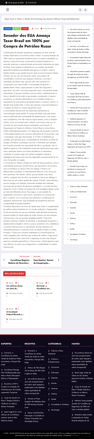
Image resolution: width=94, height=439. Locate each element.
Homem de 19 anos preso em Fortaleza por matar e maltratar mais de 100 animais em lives (78, 111)
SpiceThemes (75, 435)
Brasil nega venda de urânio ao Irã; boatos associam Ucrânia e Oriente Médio (79, 85)
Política (25, 29)
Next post (36, 256)
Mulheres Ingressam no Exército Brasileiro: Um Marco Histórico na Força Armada (77, 122)
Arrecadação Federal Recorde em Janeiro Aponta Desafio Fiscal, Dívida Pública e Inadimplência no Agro (15, 313)
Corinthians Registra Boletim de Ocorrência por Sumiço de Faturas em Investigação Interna (18, 261)
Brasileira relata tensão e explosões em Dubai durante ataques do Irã (82, 417)
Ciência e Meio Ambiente (78, 186)
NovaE (37, 29)
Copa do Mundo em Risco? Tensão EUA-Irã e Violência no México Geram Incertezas (78, 133)
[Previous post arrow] (4, 259)
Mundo (17, 29)
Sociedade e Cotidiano (78, 234)
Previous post (24, 256)
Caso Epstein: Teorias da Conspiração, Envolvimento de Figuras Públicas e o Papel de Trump (43, 261)
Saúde (72, 229)
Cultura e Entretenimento (78, 192)
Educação (73, 202)
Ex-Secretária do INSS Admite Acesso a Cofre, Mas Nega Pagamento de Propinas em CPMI (78, 144)
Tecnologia (73, 239)
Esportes (73, 208)
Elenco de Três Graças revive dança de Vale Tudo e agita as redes (35, 370)
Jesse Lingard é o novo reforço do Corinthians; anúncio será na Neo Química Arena (11, 416)
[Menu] (7, 10)
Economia (8, 29)
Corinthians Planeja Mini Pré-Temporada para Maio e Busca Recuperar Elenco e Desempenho (10, 374)
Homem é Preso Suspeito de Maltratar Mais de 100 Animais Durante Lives (35, 403)
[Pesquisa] (80, 10)
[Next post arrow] (58, 259)
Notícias (73, 218)
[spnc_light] (85, 9)
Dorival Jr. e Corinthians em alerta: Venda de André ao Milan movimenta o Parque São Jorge (45, 287)
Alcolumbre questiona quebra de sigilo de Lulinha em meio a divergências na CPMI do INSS (78, 74)
